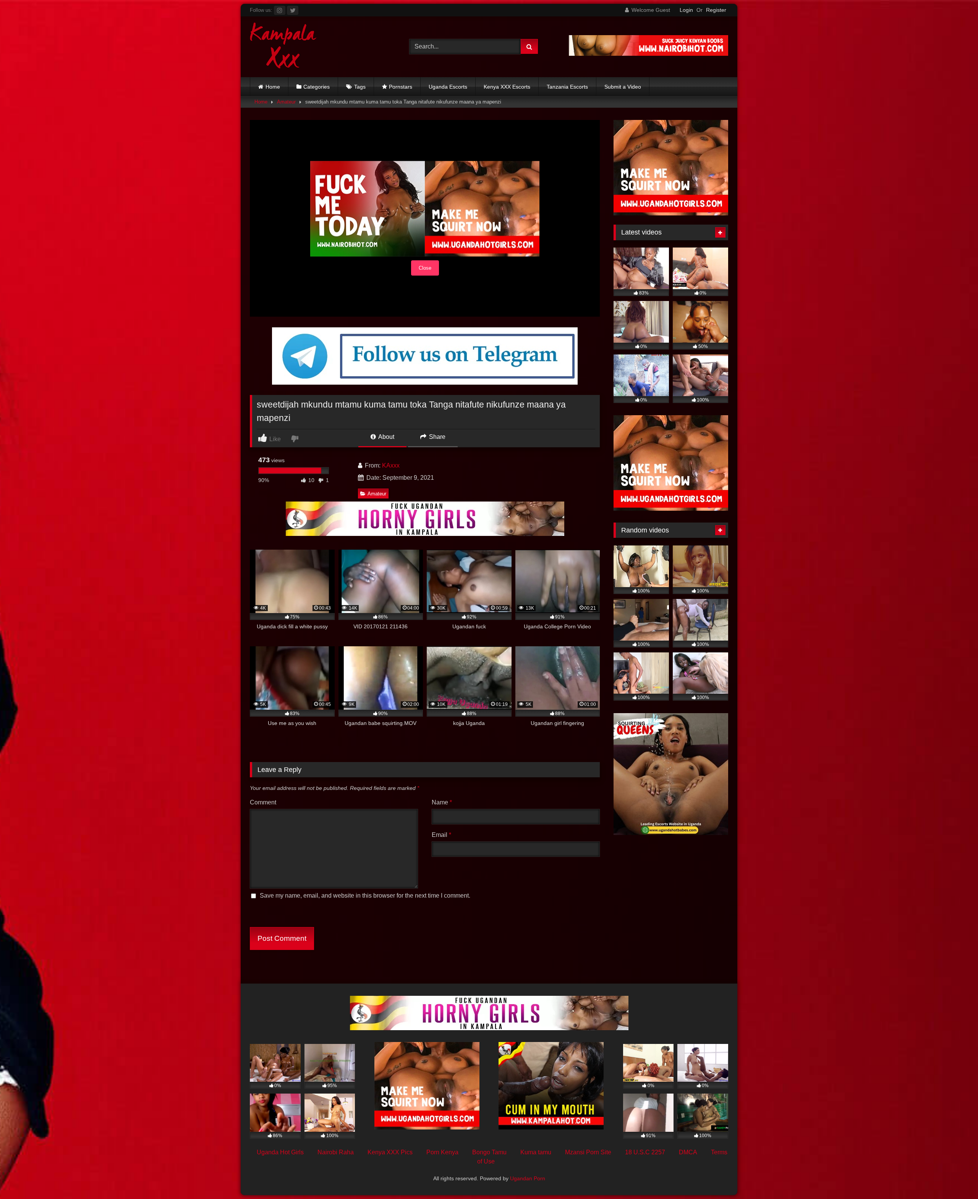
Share (436, 437)
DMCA (688, 1152)
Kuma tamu (535, 1152)
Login (686, 10)
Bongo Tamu (489, 1152)
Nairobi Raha (335, 1152)
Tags (360, 87)
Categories (316, 87)
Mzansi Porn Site (588, 1152)
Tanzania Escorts (567, 87)
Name (442, 802)
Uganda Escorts (448, 87)
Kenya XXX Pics (390, 1152)
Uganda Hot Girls (280, 1152)
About (385, 437)
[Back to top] (954, 1176)
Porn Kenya (442, 1152)
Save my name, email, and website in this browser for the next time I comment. (365, 895)
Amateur (286, 102)
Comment (263, 802)
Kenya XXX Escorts (507, 87)
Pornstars (400, 87)
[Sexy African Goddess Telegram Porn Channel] (425, 382)
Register (716, 10)
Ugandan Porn (527, 1178)
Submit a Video (622, 87)
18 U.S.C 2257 (645, 1152)
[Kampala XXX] (283, 47)
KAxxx (391, 465)
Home (273, 87)
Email (441, 835)
